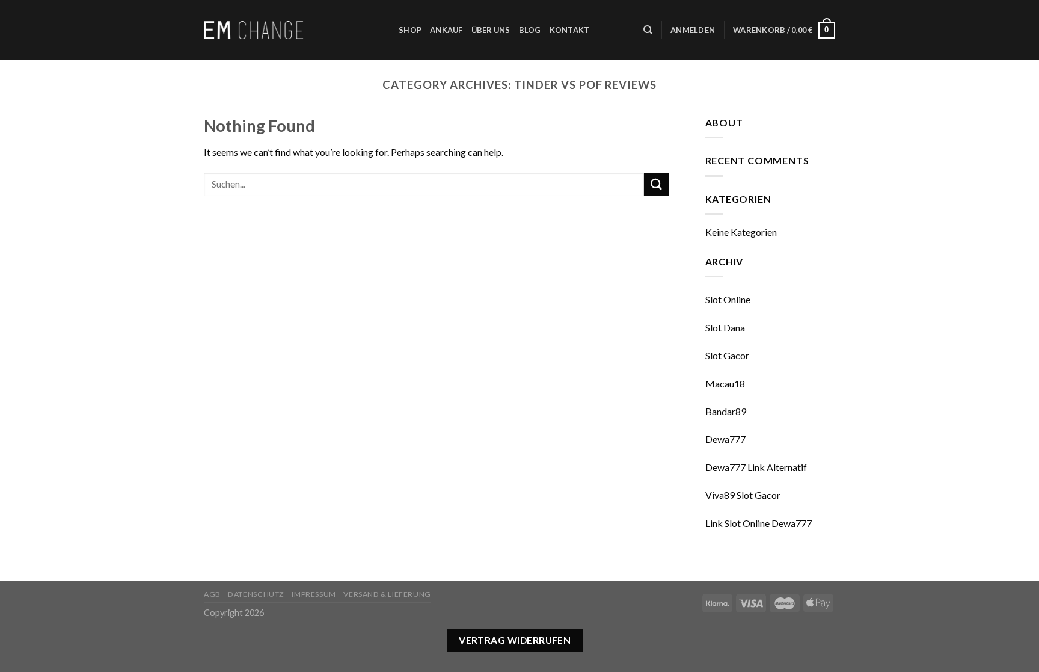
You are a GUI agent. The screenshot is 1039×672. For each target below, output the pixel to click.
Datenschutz (256, 594)
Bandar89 (725, 411)
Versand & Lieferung (387, 594)
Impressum (314, 594)
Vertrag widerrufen (515, 640)
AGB (212, 594)
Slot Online (727, 299)
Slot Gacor (727, 355)
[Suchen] (647, 30)
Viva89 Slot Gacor (742, 495)
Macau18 (725, 383)
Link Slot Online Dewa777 (758, 523)
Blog (530, 30)
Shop (410, 30)
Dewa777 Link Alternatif (756, 467)
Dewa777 (725, 439)
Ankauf (446, 30)
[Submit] (656, 184)
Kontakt (570, 30)
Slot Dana (725, 327)
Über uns (490, 30)
